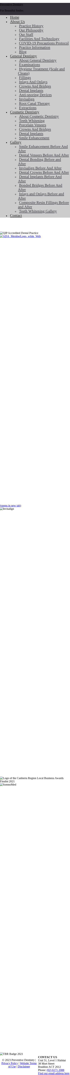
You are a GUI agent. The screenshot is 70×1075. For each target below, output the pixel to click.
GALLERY (13, 225)
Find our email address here (53, 1073)
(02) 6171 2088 (55, 1070)
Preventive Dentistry (11, 4)
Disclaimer (24, 1066)
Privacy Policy (9, 1063)
